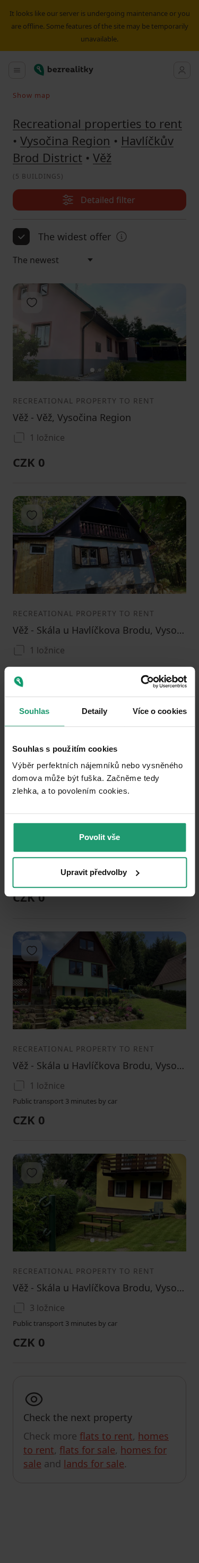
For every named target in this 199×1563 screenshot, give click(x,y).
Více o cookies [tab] (160, 711)
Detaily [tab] (95, 711)
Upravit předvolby (93, 872)
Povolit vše (99, 837)
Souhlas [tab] (34, 711)
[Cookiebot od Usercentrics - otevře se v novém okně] (142, 681)
